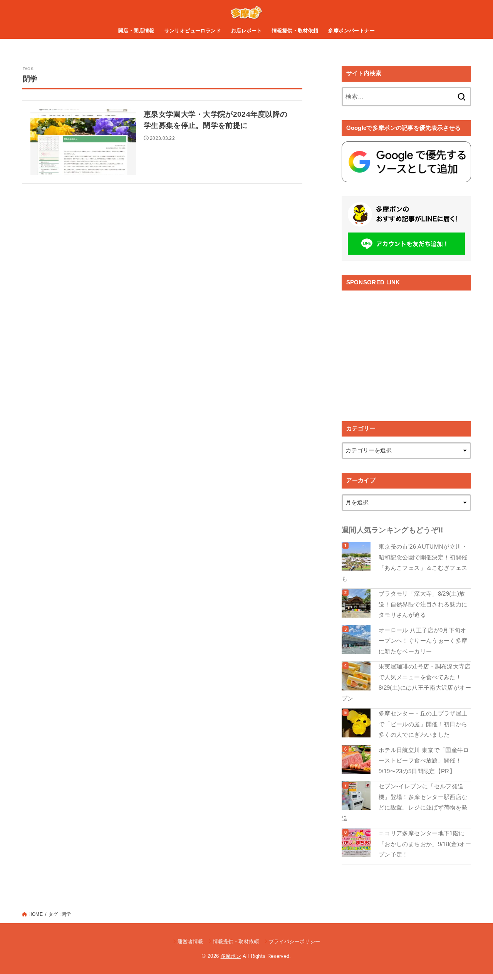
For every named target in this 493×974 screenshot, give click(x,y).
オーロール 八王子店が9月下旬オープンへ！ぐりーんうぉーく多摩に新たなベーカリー (423, 641)
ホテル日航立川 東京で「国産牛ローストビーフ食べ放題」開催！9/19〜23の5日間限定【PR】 (424, 760)
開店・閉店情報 (136, 31)
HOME (36, 914)
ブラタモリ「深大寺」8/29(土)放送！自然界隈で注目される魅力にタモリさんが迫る (423, 604)
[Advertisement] (406, 350)
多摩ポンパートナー (351, 31)
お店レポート (246, 31)
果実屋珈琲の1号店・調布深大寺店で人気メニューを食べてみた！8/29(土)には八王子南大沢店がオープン (406, 682)
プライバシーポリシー (294, 941)
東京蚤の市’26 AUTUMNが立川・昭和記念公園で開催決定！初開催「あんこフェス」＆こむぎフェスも (404, 563)
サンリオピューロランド (192, 31)
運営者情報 (190, 941)
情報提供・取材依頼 (295, 31)
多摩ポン (231, 956)
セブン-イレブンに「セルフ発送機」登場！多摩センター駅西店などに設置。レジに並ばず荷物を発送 (404, 802)
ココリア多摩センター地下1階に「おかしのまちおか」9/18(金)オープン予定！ (425, 844)
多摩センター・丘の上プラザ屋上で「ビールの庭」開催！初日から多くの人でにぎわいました (423, 724)
